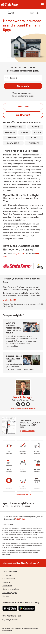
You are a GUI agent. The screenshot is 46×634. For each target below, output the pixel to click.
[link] (11, 4)
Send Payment (23, 115)
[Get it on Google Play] (26, 608)
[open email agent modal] (23, 404)
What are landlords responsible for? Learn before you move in (14, 328)
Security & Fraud (8, 579)
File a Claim (23, 106)
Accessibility (7, 582)
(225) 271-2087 (19, 254)
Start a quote (23, 86)
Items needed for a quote (23, 96)
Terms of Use (7, 586)
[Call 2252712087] (18, 404)
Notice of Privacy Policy (11, 589)
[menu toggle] (42, 4)
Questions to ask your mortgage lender (14, 358)
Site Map (5, 596)
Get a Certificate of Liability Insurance (23, 408)
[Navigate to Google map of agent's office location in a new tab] (28, 404)
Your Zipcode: (11, 78)
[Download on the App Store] (9, 608)
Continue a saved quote (22, 93)
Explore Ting (8, 300)
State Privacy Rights (9, 593)
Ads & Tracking (7, 575)
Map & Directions (28, 431)
